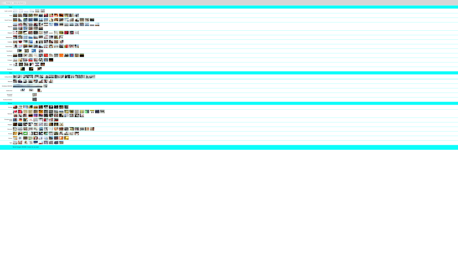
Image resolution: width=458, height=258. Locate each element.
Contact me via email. (33, 147)
